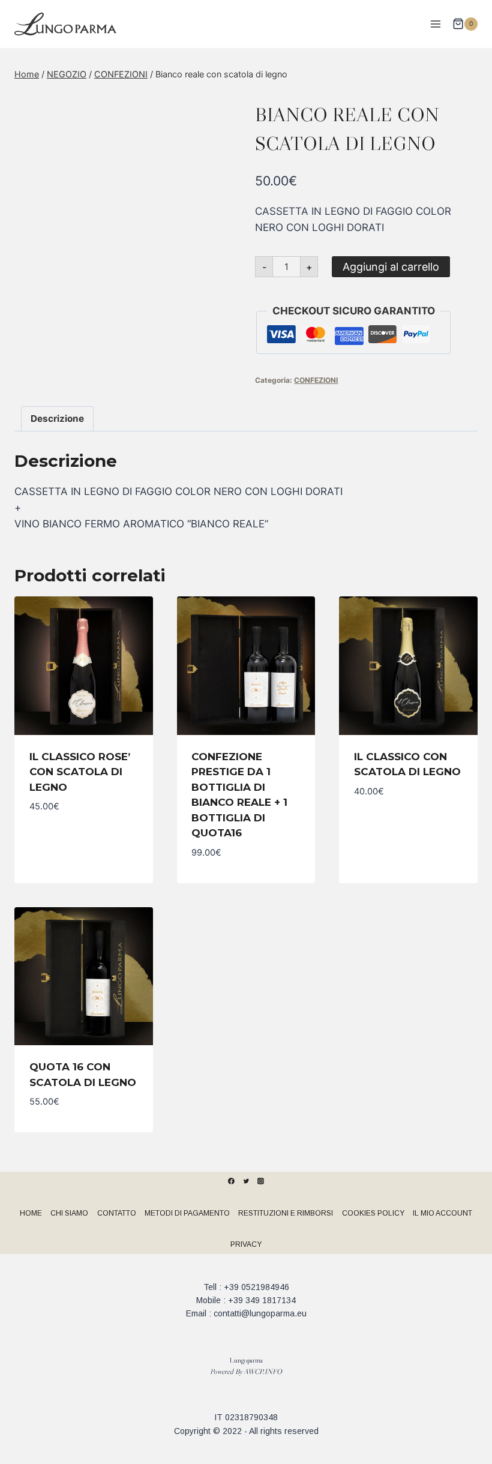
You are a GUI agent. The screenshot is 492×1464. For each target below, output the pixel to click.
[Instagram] (261, 1181)
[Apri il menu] (435, 23)
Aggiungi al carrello (391, 266)
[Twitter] (246, 1181)
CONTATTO (116, 1213)
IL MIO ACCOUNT (442, 1213)
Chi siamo (69, 1213)
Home (31, 1213)
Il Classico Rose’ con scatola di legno (79, 772)
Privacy (246, 1244)
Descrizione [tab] (57, 418)
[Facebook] (231, 1181)
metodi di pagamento (187, 1213)
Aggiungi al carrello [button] (84, 835)
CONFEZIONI (316, 380)
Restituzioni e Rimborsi (285, 1213)
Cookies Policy (373, 1213)
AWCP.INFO (263, 1371)
